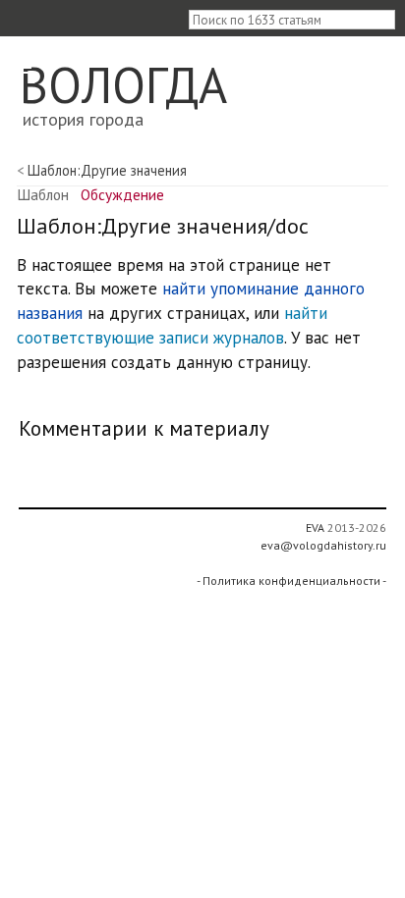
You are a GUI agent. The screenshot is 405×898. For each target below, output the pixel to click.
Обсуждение (122, 194)
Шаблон (43, 194)
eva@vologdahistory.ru (323, 545)
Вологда (123, 85)
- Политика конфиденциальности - (291, 580)
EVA (315, 527)
